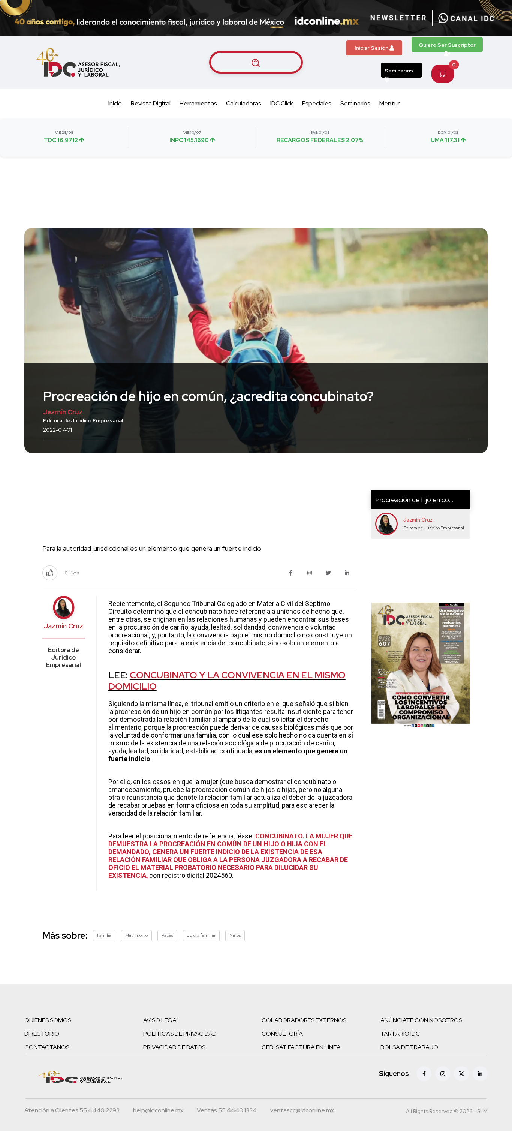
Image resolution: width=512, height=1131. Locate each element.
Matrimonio (136, 935)
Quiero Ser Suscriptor (447, 45)
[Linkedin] (480, 1073)
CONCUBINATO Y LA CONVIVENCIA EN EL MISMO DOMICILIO (227, 680)
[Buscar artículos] (256, 62)
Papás (167, 935)
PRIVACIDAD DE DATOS (174, 1047)
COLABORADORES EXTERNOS (304, 1020)
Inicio (115, 103)
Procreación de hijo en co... (414, 499)
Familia (104, 935)
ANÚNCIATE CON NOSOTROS (421, 1020)
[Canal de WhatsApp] (466, 18)
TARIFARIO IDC (400, 1034)
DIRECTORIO (41, 1034)
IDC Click (281, 103)
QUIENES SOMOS (47, 1020)
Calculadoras (243, 103)
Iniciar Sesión (372, 48)
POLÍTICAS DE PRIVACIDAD (180, 1034)
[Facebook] (423, 1073)
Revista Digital (151, 103)
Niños (235, 935)
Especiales (316, 103)
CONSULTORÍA (282, 1034)
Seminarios (399, 70)
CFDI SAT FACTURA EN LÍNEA (301, 1047)
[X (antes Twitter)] (461, 1073)
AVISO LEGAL (161, 1020)
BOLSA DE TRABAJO (409, 1047)
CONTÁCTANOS (46, 1047)
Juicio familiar (201, 935)
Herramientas (198, 103)
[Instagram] (442, 1073)
